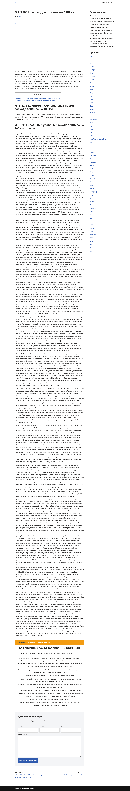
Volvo (91, 211)
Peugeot (92, 172)
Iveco (91, 122)
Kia (91, 132)
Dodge (92, 93)
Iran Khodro (93, 119)
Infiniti (91, 116)
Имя (20, 727)
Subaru (92, 195)
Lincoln (92, 149)
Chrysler (92, 79)
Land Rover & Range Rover (98, 139)
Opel (91, 168)
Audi (91, 60)
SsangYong (93, 192)
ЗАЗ (91, 221)
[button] (111, 2)
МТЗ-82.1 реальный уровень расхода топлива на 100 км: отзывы (36, 100)
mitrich (20, 16)
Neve (16, 788)
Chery (91, 73)
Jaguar (92, 126)
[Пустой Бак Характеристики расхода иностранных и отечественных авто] (20, 2)
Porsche (92, 175)
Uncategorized (94, 205)
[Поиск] (114, 2)
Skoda (92, 188)
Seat (91, 185)
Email (41, 727)
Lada (91, 135)
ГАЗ (91, 218)
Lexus (91, 142)
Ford (91, 99)
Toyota (92, 201)
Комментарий (23, 734)
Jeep (91, 129)
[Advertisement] (102, 323)
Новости (92, 241)
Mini (91, 159)
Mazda (92, 152)
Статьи (92, 248)
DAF (91, 89)
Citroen (92, 83)
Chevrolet (93, 76)
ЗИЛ (91, 224)
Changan (93, 70)
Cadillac (92, 66)
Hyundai (92, 112)
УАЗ (91, 251)
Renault (92, 178)
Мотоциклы (93, 234)
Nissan (92, 165)
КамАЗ (92, 228)
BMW (91, 63)
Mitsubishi (93, 162)
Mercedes (93, 155)
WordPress (30, 788)
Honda (92, 109)
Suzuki (92, 198)
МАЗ (91, 231)
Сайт (62, 727)
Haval (91, 106)
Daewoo (92, 86)
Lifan (91, 145)
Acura (91, 56)
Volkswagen (93, 208)
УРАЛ (91, 254)
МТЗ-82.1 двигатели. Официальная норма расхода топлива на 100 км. (38, 98)
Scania (92, 182)
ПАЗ (91, 244)
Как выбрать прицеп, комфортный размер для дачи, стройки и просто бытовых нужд (101, 33)
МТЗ (91, 238)
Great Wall (93, 102)
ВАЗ (91, 215)
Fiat (91, 96)
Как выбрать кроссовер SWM (99, 27)
